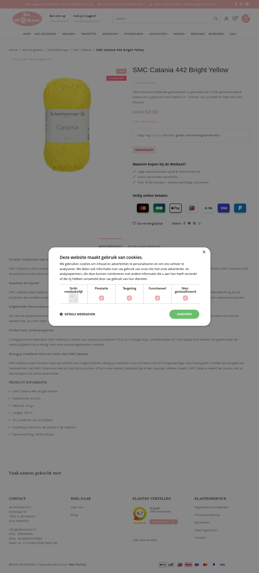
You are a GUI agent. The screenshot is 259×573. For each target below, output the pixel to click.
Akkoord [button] (184, 314)
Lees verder (157, 279)
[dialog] (129, 286)
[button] (77, 314)
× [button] (203, 251)
